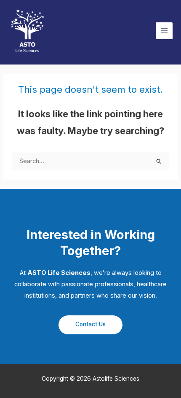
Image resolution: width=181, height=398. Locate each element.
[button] (90, 324)
